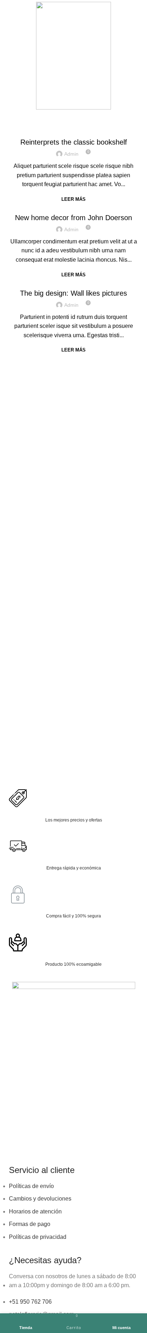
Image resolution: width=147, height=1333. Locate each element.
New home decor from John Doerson (73, 218)
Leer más (73, 199)
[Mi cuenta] (139, 55)
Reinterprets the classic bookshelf (73, 142)
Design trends (73, 133)
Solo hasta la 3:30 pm (97, 115)
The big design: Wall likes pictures (73, 293)
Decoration (73, 208)
